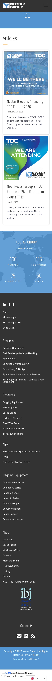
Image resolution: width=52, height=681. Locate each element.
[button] (19, 635)
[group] (13, 261)
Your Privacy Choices (22, 673)
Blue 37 (36, 659)
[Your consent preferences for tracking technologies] (14, 676)
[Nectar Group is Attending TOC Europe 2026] (26, 92)
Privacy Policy (32, 654)
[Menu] (45, 5)
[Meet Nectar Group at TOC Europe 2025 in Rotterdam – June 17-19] (26, 180)
